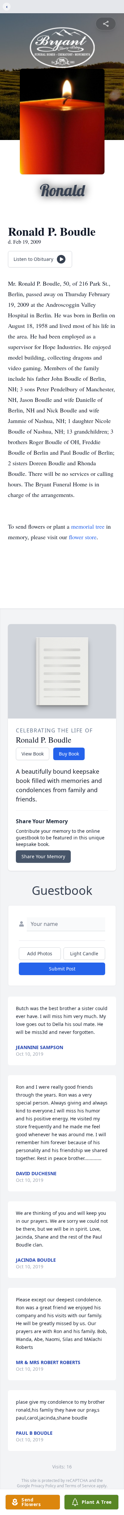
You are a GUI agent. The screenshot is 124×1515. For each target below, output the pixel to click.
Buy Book (69, 754)
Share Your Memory (43, 856)
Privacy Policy (43, 1486)
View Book (32, 754)
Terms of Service (80, 1486)
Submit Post (62, 969)
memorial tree (87, 526)
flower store (83, 537)
